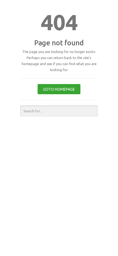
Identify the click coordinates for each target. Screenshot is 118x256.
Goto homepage (59, 89)
